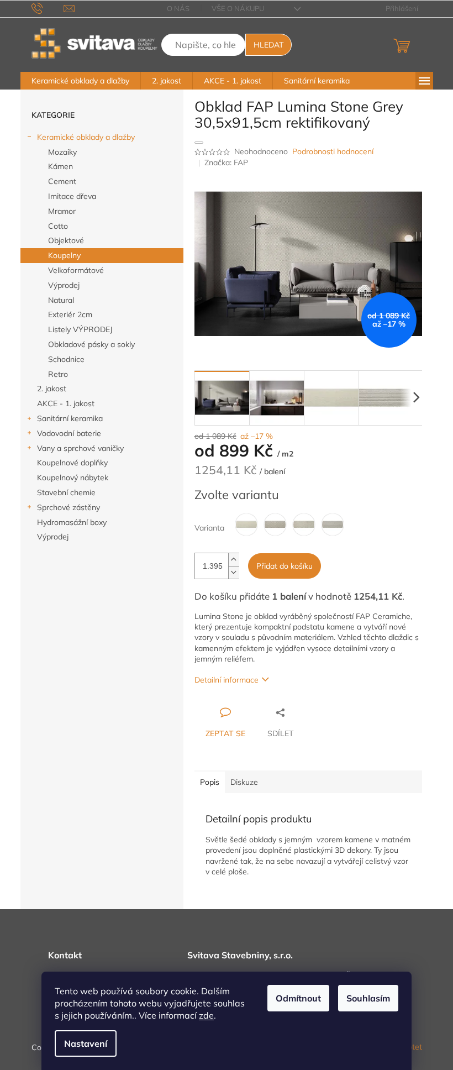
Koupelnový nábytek (72, 477)
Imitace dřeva (72, 196)
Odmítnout (298, 998)
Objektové (66, 240)
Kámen (60, 166)
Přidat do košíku (284, 566)
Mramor (62, 211)
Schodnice (66, 359)
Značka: (226, 162)
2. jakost (51, 389)
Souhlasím (368, 998)
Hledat (268, 45)
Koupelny (64, 255)
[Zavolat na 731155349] (47, 7)
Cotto (58, 226)
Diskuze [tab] (244, 782)
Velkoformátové (76, 270)
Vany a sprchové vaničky (80, 448)
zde (206, 1015)
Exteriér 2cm (70, 314)
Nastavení (85, 1043)
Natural (61, 300)
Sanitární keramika (70, 418)
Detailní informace (226, 680)
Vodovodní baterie (69, 433)
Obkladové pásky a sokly (91, 344)
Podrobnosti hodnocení (332, 151)
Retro (58, 374)
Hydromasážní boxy (72, 522)
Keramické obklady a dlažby (86, 137)
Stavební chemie (66, 492)
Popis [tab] (209, 782)
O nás (178, 8)
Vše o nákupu (238, 8)
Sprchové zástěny (68, 507)
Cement (62, 181)
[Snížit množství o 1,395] (233, 572)
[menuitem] (80, 81)
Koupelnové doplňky (72, 463)
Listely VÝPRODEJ (80, 329)
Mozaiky (62, 152)
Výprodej (64, 285)
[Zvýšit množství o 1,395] (233, 559)
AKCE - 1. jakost (65, 403)
